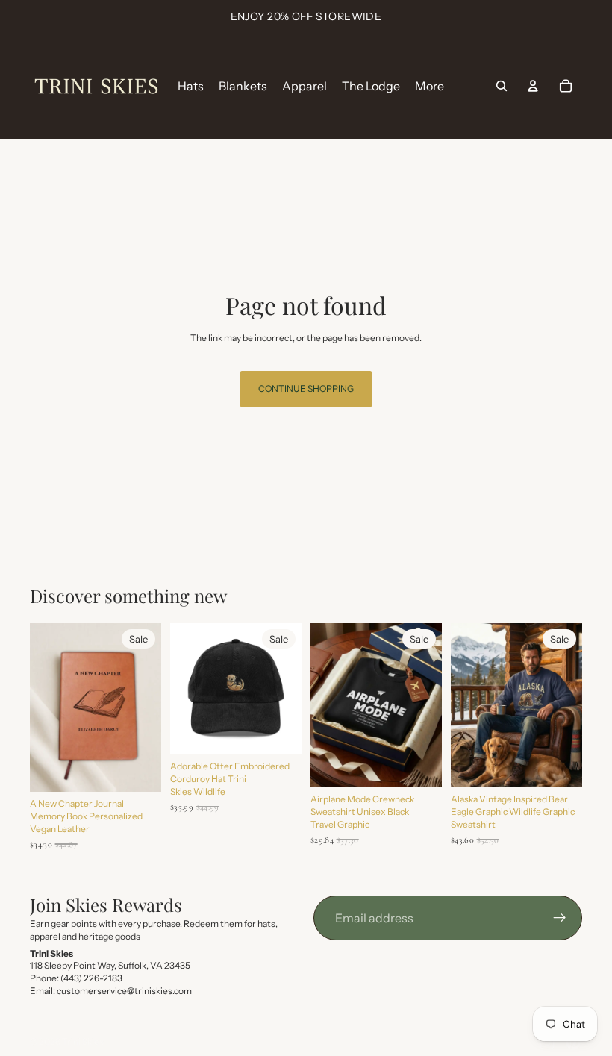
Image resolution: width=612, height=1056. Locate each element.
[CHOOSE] (278, 731)
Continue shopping (306, 388)
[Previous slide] (46, 707)
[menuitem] (430, 86)
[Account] (532, 85)
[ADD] (138, 769)
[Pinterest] (573, 1043)
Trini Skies (83, 1041)
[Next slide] (144, 707)
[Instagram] (547, 1043)
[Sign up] (559, 918)
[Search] (501, 85)
